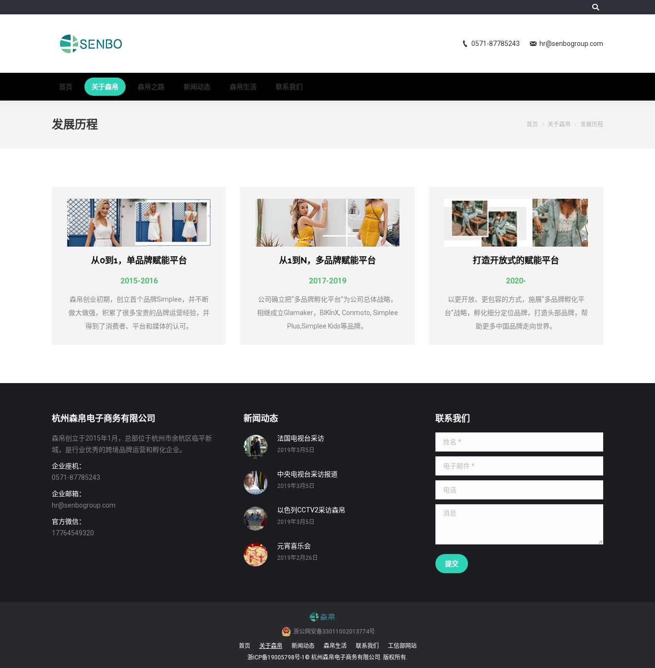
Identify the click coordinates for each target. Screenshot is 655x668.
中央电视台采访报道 (307, 474)
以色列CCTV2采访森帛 (311, 510)
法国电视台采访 (300, 438)
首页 (532, 124)
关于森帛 (559, 124)
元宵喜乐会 (294, 546)
